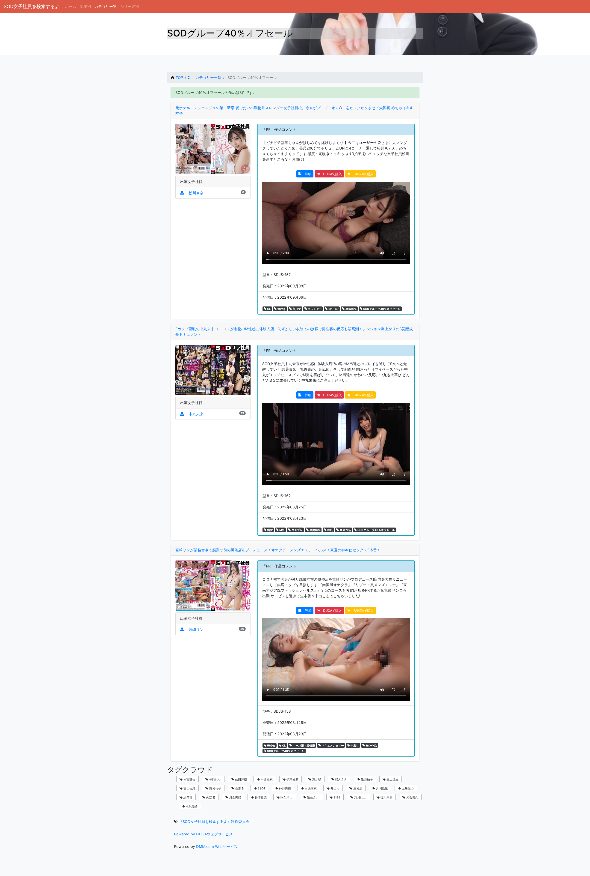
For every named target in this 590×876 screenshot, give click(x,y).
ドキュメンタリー (332, 745)
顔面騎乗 (315, 530)
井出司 (334, 788)
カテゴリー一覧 (206, 77)
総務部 (187, 797)
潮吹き (281, 309)
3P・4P (333, 309)
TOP (179, 77)
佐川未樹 (386, 797)
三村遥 (357, 788)
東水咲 (316, 779)
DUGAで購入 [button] (331, 174)
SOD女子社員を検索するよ (31, 6)
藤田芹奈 (240, 779)
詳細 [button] (306, 174)
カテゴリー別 (105, 6)
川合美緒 (234, 797)
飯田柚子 (366, 779)
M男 (282, 530)
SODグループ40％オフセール (382, 309)
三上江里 (392, 779)
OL (268, 309)
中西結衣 (266, 779)
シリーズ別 (129, 6)
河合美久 (411, 797)
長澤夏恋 (260, 797)
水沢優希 (191, 806)
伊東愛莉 (292, 779)
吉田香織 (189, 788)
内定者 (210, 797)
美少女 (296, 309)
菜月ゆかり (361, 797)
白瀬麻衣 (310, 788)
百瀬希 (239, 788)
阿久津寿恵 (287, 797)
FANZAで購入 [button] (362, 174)
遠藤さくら (314, 797)
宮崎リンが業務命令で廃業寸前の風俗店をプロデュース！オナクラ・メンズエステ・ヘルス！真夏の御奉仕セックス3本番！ (278, 550)
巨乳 (330, 530)
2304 (261, 788)
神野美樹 (284, 788)
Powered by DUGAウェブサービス (203, 834)
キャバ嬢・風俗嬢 (303, 745)
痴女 (269, 530)
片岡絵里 (381, 788)
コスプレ (297, 530)
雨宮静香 (189, 779)
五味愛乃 (407, 788)
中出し (354, 745)
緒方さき (340, 779)
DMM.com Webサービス (216, 846)
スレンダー (314, 309)
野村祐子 (214, 788)
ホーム (70, 6)
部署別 (85, 6)
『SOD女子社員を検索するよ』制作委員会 (214, 821)
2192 (336, 797)
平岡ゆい (214, 779)
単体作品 (351, 309)
